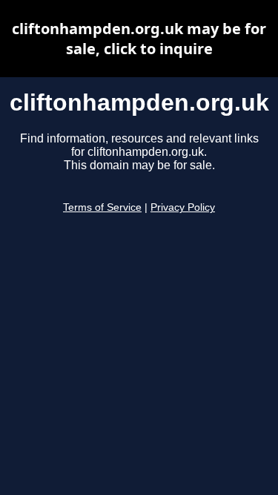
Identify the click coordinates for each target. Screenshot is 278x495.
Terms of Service (102, 207)
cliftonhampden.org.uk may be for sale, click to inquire (139, 39)
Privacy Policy (182, 207)
